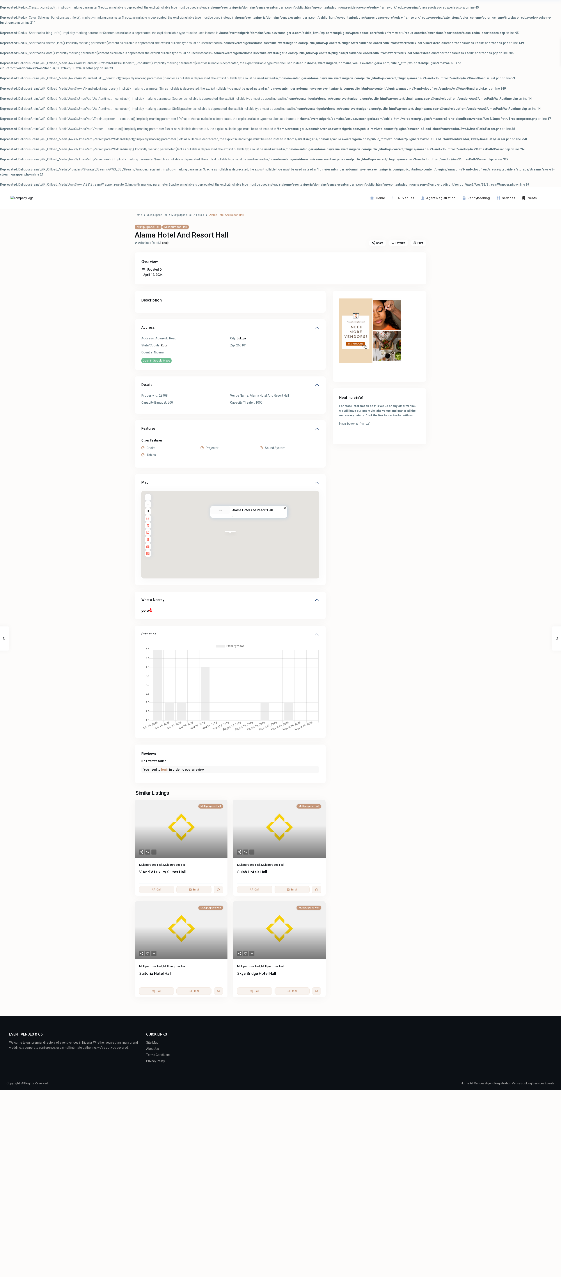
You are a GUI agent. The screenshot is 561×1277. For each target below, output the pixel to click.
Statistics (148, 634)
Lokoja (200, 214)
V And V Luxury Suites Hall (162, 872)
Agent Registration (440, 198)
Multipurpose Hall (157, 214)
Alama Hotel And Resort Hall (252, 510)
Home (380, 198)
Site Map (152, 1042)
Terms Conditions (158, 1055)
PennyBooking (478, 198)
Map (144, 482)
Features (148, 428)
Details (147, 385)
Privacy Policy (155, 1061)
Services (508, 198)
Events (532, 198)
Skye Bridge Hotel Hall (256, 973)
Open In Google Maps (156, 360)
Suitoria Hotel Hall (155, 973)
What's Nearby (152, 600)
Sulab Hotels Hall (252, 872)
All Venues (406, 198)
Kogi (164, 345)
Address (148, 327)
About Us (152, 1048)
